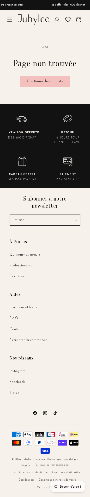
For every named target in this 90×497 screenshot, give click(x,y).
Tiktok (14, 393)
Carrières (17, 276)
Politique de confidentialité (31, 472)
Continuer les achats (45, 81)
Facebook (17, 382)
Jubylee (28, 459)
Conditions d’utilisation (66, 472)
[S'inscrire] (75, 220)
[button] (9, 19)
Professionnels (21, 265)
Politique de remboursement (52, 465)
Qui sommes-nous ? (25, 255)
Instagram (17, 371)
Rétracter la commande (28, 340)
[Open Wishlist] (68, 19)
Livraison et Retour (25, 307)
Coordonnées (26, 480)
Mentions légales (47, 487)
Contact (16, 329)
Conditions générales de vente (57, 480)
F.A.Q (14, 318)
